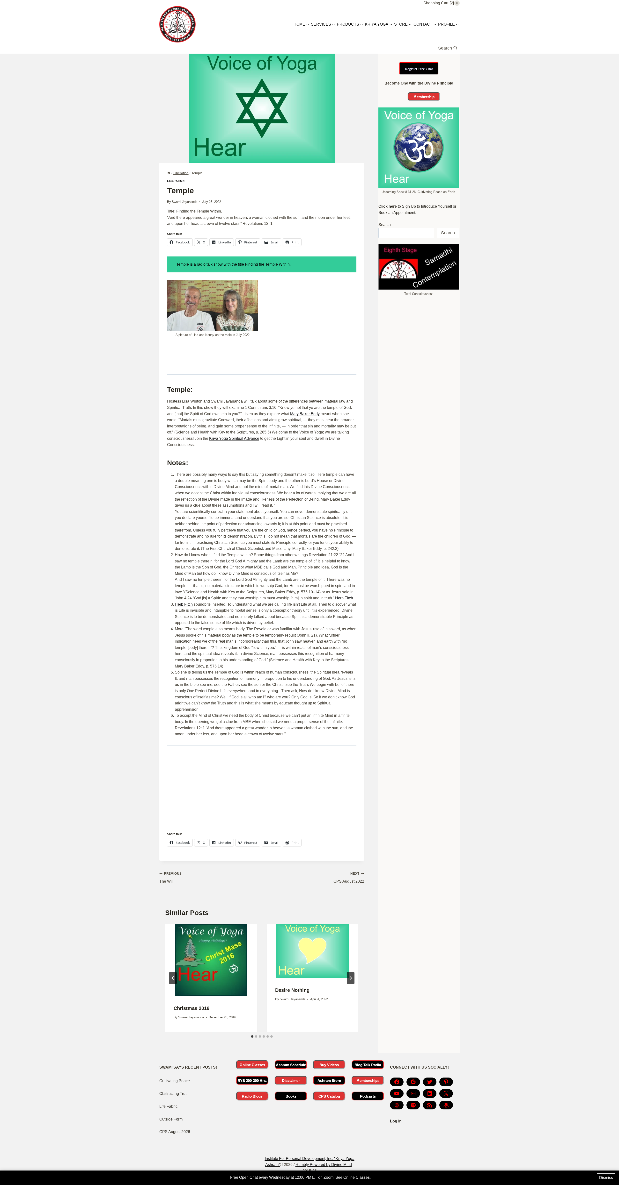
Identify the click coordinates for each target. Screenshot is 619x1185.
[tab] (252, 1036)
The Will (170, 878)
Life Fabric (168, 1106)
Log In (396, 1121)
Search (384, 224)
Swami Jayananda (184, 202)
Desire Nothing (292, 990)
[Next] (350, 978)
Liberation (176, 180)
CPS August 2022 (348, 878)
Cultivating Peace (174, 1081)
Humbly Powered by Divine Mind (323, 1165)
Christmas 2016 (191, 1008)
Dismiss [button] (606, 1178)
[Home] (168, 173)
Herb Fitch (344, 598)
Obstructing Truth (174, 1094)
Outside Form (171, 1119)
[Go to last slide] (173, 978)
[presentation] (211, 960)
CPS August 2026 (174, 1132)
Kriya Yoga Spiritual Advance (234, 438)
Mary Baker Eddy (305, 414)
